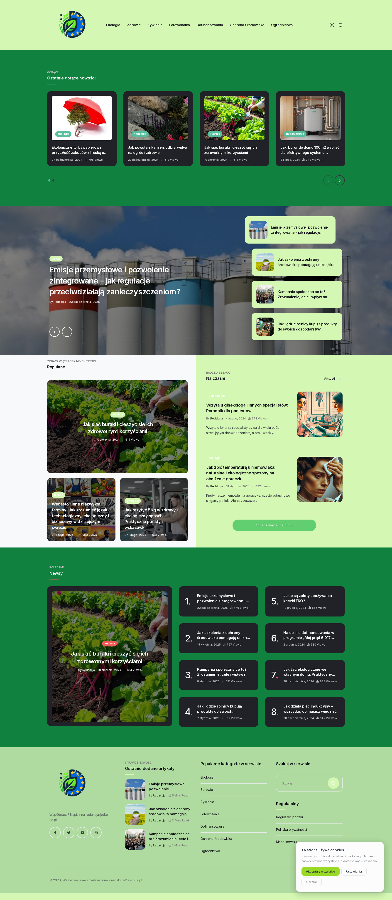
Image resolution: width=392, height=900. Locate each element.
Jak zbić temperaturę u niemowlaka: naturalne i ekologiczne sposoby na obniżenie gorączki (240, 473)
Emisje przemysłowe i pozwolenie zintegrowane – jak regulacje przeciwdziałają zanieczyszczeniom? (223, 598)
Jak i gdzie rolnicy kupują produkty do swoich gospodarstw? (219, 709)
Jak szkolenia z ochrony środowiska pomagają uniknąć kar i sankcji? (224, 635)
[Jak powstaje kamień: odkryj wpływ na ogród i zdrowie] (158, 118)
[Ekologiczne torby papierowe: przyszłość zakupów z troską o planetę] (82, 118)
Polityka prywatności (291, 829)
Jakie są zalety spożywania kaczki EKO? (307, 598)
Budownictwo (295, 134)
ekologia (63, 134)
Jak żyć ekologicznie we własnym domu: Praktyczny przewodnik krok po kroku (307, 672)
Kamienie (140, 134)
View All (330, 379)
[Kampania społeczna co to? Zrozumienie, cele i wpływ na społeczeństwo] (135, 839)
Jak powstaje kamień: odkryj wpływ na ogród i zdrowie (158, 150)
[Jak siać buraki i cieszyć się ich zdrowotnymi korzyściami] (234, 118)
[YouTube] (82, 832)
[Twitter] (68, 832)
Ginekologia (216, 395)
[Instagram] (96, 832)
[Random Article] (332, 25)
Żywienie (207, 802)
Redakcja (216, 418)
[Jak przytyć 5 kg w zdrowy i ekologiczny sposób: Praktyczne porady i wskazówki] (154, 509)
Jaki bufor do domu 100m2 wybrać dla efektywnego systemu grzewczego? (309, 150)
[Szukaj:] (309, 783)
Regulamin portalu (289, 817)
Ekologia (207, 777)
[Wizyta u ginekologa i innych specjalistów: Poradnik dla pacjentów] (320, 414)
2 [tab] (53, 180)
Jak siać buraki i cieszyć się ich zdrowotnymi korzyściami (230, 150)
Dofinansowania (212, 826)
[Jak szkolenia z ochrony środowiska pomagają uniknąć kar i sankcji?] (196, 280)
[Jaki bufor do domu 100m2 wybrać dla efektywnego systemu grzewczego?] (310, 118)
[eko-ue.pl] (72, 25)
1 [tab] (49, 180)
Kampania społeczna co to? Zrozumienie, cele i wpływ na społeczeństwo (223, 672)
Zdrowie (207, 790)
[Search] (340, 25)
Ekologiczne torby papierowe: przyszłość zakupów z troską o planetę (78, 150)
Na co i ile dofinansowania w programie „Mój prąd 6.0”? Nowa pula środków (308, 635)
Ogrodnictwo (210, 851)
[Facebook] (55, 832)
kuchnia (215, 134)
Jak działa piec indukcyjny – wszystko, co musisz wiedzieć (310, 709)
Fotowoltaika (210, 814)
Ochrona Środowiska (216, 839)
